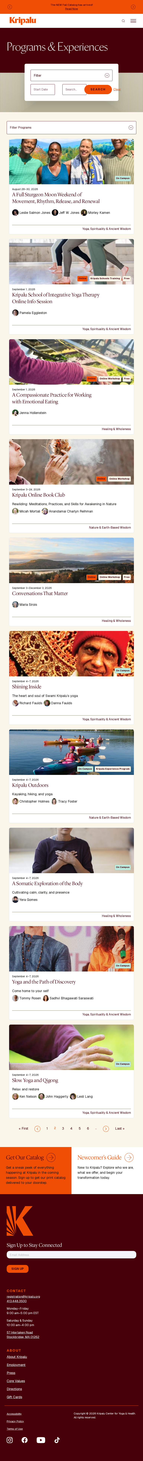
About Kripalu (17, 1357)
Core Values (16, 1381)
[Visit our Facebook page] (25, 1440)
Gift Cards (14, 1397)
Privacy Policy (15, 1421)
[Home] (23, 19)
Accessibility (14, 1414)
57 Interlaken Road (20, 1332)
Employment (16, 1365)
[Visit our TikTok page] (57, 1440)
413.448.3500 (17, 1301)
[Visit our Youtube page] (40, 1440)
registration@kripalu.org (23, 1297)
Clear (117, 89)
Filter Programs (20, 128)
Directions (14, 1389)
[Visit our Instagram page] (10, 1440)
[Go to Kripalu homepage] (20, 1221)
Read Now (71, 8)
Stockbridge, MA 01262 (23, 1337)
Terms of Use (15, 1429)
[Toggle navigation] (133, 21)
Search (98, 89)
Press (11, 1373)
